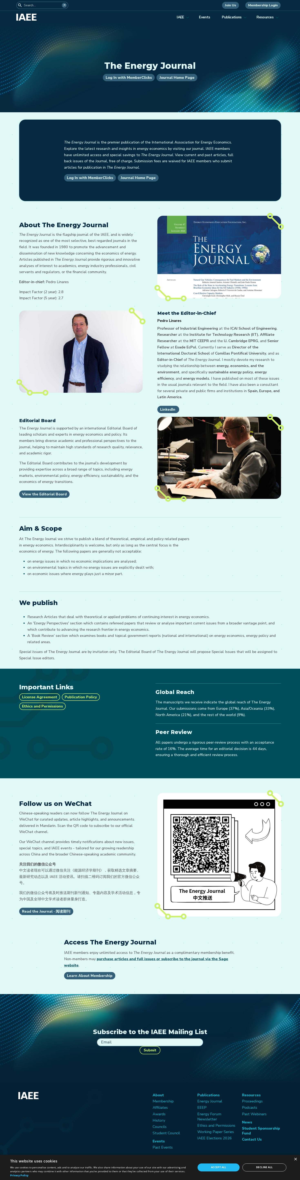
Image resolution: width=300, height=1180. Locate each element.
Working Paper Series (215, 1131)
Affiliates (160, 1107)
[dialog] (150, 1167)
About (158, 1095)
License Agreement (39, 697)
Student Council (166, 1133)
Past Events (163, 1147)
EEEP (202, 1107)
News (247, 1122)
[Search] (64, 5)
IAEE (180, 17)
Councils (160, 1126)
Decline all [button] (264, 1167)
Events (204, 17)
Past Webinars (254, 1114)
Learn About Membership (89, 975)
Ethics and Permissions (42, 706)
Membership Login (263, 5)
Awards (159, 1114)
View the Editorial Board (44, 494)
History (159, 1120)
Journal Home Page (176, 77)
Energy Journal (209, 1101)
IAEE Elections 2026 (214, 1138)
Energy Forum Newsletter (209, 1117)
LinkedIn (168, 409)
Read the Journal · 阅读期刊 (46, 911)
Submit (150, 1050)
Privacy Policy (19, 1175)
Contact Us (252, 1139)
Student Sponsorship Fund (261, 1131)
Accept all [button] (218, 1167)
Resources (265, 17)
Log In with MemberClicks (129, 77)
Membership (163, 1101)
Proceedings (252, 1101)
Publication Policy (81, 697)
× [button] (295, 1159)
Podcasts (249, 1107)
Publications (231, 17)
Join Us (230, 5)
